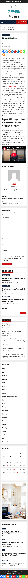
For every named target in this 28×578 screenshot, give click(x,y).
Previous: (12, 197)
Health (3, 386)
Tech (3, 438)
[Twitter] (6, 51)
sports (3, 435)
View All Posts (20, 190)
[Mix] (21, 51)
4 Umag (14, 16)
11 (7, 466)
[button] (2, 22)
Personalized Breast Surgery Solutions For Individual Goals (13, 279)
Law (3, 400)
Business (4, 375)
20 (14, 469)
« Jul (3, 478)
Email (4, 245)
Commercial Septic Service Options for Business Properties (13, 300)
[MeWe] (18, 51)
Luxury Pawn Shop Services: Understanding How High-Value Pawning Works (14, 554)
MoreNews (10, 573)
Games (3, 382)
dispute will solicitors (12, 86)
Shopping (4, 428)
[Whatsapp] (24, 51)
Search (4, 308)
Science (4, 424)
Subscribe (23, 22)
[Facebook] (3, 51)
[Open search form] (14, 21)
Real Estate (5, 407)
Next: (10, 202)
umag (5, 42)
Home (3, 389)
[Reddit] (9, 51)
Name (4, 239)
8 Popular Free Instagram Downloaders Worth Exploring (13, 543)
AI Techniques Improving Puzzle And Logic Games (13, 290)
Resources (4, 417)
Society (4, 431)
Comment (5, 217)
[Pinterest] (15, 51)
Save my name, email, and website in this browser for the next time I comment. (14, 258)
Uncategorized (6, 35)
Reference (4, 414)
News (3, 403)
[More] (3, 54)
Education (4, 379)
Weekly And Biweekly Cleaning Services (13, 564)
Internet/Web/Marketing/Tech (9, 396)
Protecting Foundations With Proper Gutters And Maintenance (12, 533)
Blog (3, 372)
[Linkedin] (12, 51)
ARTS (3, 368)
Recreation (5, 410)
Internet (4, 393)
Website (4, 250)
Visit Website (8, 190)
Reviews (4, 421)
